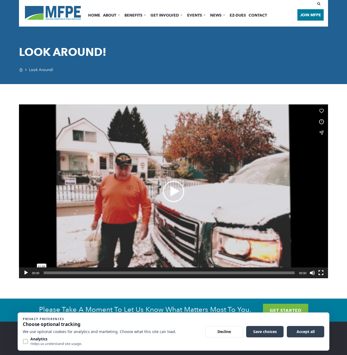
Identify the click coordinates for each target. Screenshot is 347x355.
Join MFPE (310, 15)
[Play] (26, 273)
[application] (173, 191)
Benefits (133, 15)
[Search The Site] (320, 3)
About (109, 15)
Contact (258, 15)
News (215, 15)
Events (194, 15)
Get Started (285, 310)
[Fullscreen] (321, 273)
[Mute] (312, 273)
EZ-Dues (238, 15)
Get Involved (164, 15)
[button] (173, 191)
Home (94, 15)
